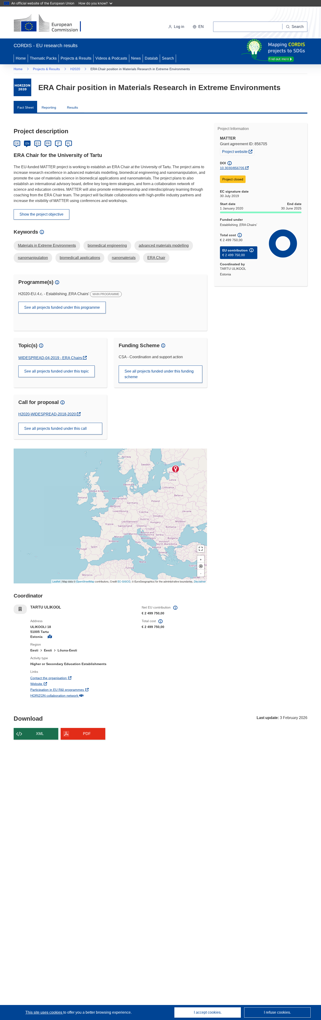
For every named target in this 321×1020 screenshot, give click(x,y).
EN (27, 143)
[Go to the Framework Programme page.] (22, 87)
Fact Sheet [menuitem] (25, 107)
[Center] (200, 566)
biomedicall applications (80, 258)
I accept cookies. (208, 1012)
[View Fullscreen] (200, 548)
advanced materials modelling (164, 245)
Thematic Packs (43, 58)
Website (53, 684)
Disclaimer (200, 581)
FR (48, 143)
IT (58, 143)
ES (37, 143)
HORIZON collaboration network (71, 695)
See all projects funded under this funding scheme (159, 374)
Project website (238, 151)
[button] (198, 27)
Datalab (151, 58)
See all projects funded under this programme (62, 307)
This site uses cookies (44, 1012)
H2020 (75, 69)
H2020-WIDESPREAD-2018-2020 (47, 414)
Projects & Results (76, 58)
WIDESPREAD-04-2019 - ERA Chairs (50, 358)
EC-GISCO (123, 581)
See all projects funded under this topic (56, 371)
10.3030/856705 (232, 168)
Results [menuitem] (72, 107)
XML (40, 734)
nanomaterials (124, 258)
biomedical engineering (107, 245)
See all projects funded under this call (55, 428)
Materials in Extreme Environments (47, 245)
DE (17, 143)
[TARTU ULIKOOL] (175, 469)
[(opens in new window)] (52, 23)
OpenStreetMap (85, 581)
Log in (179, 27)
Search (168, 58)
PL (68, 143)
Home (21, 58)
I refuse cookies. (277, 1012)
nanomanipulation (33, 258)
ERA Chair (156, 258)
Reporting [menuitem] (49, 107)
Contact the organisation (66, 678)
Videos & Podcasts (111, 58)
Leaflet (56, 581)
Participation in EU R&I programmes (74, 690)
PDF (87, 734)
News (136, 58)
